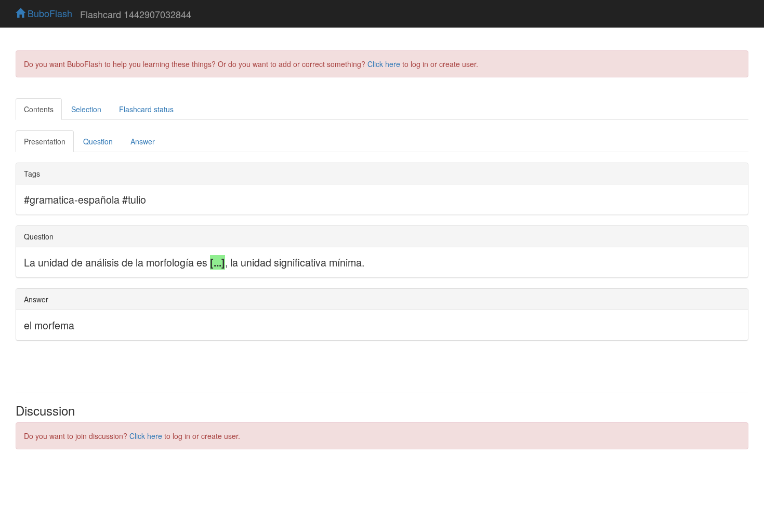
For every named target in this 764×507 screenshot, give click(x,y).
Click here (383, 64)
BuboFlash (48, 13)
